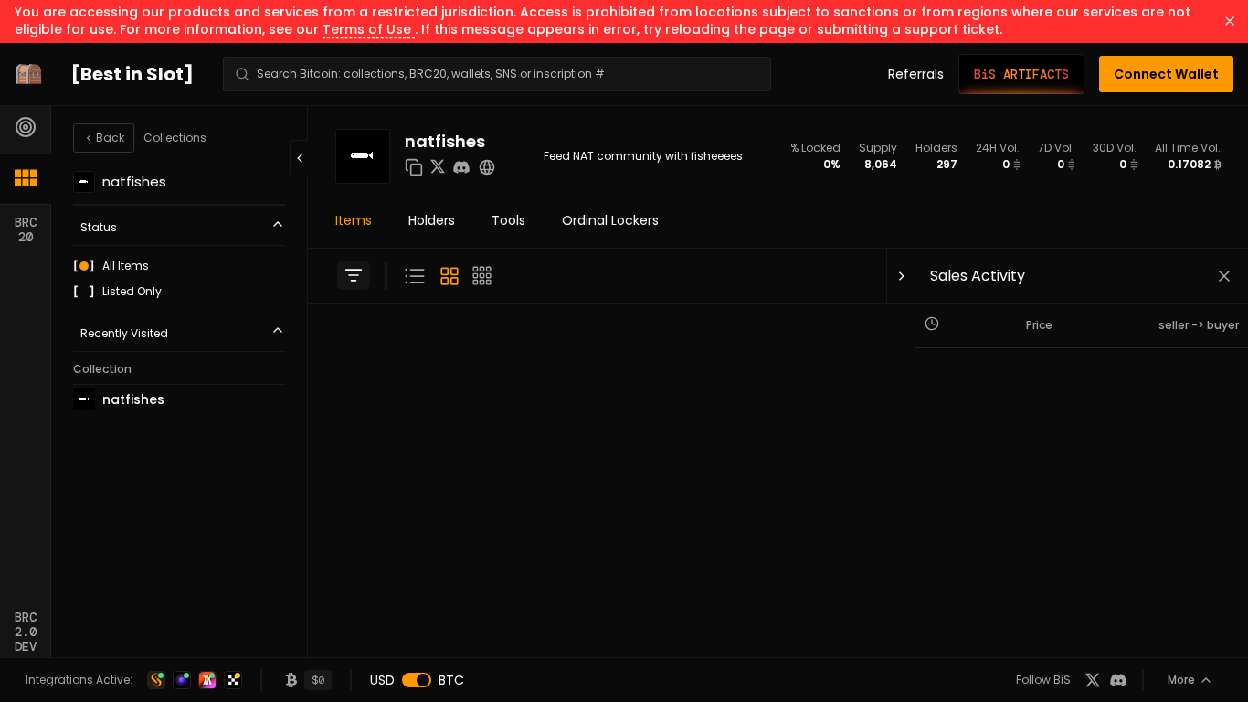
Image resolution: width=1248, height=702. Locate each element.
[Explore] (25, 127)
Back (110, 137)
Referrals (916, 74)
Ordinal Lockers (610, 220)
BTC (451, 680)
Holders (431, 220)
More (1181, 679)
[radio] (84, 266)
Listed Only (132, 291)
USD (382, 680)
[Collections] (25, 178)
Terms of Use (369, 29)
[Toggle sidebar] (353, 275)
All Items (125, 266)
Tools (508, 220)
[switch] (416, 680)
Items (353, 220)
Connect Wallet (1166, 74)
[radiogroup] (179, 279)
